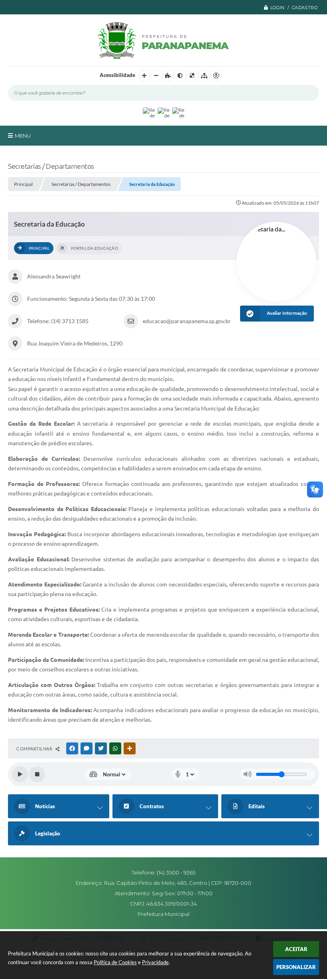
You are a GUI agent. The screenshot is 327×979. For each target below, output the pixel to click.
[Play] (20, 774)
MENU (23, 135)
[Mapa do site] (204, 76)
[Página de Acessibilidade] (216, 76)
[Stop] (37, 774)
